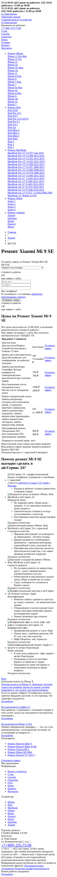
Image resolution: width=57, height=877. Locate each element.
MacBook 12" (22, 195)
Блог (3, 678)
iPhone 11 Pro (15, 59)
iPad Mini (12, 138)
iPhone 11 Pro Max (17, 56)
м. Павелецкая (9, 14)
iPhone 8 (12, 79)
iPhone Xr (13, 64)
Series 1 (12, 201)
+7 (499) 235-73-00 (11, 28)
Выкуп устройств (17, 771)
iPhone (11, 802)
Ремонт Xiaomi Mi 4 (18, 749)
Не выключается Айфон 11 (15, 707)
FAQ (10, 782)
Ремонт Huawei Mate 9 (20, 743)
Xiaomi (11, 215)
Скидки (5, 34)
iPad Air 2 (13, 124)
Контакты (6, 48)
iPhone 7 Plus (14, 82)
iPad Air (12, 127)
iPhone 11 (13, 62)
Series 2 (12, 204)
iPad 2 (11, 147)
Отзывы (5, 42)
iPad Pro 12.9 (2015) (18, 118)
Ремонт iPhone (15, 53)
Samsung (12, 218)
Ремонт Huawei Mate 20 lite (22, 746)
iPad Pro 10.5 (14, 113)
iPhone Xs (13, 70)
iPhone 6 (12, 96)
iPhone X (12, 73)
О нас (4, 31)
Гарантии (6, 36)
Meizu (11, 226)
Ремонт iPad (14, 107)
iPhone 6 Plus (14, 93)
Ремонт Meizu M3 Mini (20, 752)
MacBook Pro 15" (26, 153)
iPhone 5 (12, 104)
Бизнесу (5, 45)
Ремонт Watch (15, 198)
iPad (10, 805)
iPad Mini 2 (13, 136)
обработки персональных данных (21, 295)
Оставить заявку (50, 347)
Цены (4, 39)
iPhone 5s (12, 101)
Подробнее (7, 701)
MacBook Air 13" (26, 175)
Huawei (12, 224)
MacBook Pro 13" (26, 158)
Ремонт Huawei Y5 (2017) (21, 755)
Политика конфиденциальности (31, 868)
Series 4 (12, 209)
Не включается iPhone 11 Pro (16, 724)
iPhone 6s (12, 90)
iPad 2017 (13, 116)
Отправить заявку (11, 300)
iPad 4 (11, 141)
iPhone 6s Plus (15, 87)
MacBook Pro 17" (26, 167)
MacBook (13, 807)
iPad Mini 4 (13, 130)
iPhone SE (13, 99)
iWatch (11, 810)
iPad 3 (11, 144)
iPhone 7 (12, 84)
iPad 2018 (13, 110)
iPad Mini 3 (13, 133)
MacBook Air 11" (26, 178)
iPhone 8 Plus (14, 76)
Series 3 (12, 207)
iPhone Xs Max (15, 67)
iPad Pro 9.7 (14, 121)
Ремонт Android (16, 212)
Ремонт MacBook (17, 150)
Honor (11, 221)
